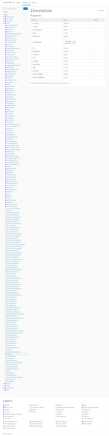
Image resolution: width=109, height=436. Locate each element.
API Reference (26, 2)
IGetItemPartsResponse (13, 282)
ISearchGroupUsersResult (14, 236)
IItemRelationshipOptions (14, 307)
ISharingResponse (12, 341)
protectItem (10, 113)
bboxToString (10, 107)
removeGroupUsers (12, 57)
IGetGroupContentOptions (14, 223)
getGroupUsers (11, 38)
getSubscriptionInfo (12, 204)
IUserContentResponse (13, 261)
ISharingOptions (11, 339)
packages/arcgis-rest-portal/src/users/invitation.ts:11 (55, 83)
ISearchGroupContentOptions (15, 377)
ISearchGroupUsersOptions (14, 234)
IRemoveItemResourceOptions (15, 318)
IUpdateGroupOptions (13, 250)
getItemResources (12, 101)
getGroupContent (12, 36)
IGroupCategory (11, 225)
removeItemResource (12, 126)
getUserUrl (10, 172)
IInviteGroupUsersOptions (14, 240)
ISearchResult (10, 381)
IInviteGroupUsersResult (13, 242)
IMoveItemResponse (12, 316)
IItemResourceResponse (13, 312)
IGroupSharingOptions (13, 337)
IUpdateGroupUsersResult (14, 255)
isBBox (9, 109)
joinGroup (10, 44)
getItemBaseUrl (11, 86)
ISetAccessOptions (12, 335)
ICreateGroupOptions (13, 221)
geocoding (9, 21)
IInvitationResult (11, 356)
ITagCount (9, 350)
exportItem (10, 82)
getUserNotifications (12, 183)
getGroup (9, 31)
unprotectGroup (11, 52)
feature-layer (9, 19)
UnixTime (9, 210)
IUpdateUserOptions (12, 367)
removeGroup (11, 54)
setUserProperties (11, 189)
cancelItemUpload (12, 141)
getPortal (9, 196)
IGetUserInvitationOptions (14, 352)
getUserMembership (12, 156)
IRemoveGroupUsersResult (14, 248)
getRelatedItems (11, 105)
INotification (10, 358)
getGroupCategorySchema (14, 33)
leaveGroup (10, 46)
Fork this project (7, 433)
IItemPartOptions (11, 305)
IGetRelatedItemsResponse (14, 288)
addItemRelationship (12, 69)
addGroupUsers (11, 27)
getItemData (10, 88)
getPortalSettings (11, 200)
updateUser (10, 191)
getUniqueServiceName (13, 147)
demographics (10, 17)
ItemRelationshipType (12, 215)
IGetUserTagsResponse (13, 347)
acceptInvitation (11, 175)
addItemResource (11, 71)
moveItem (9, 130)
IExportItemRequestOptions (14, 269)
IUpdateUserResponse (13, 369)
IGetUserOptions (11, 343)
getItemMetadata (11, 95)
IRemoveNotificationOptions (14, 362)
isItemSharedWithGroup (13, 158)
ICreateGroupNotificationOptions (16, 244)
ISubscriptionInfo (11, 375)
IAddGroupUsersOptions (14, 217)
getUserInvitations (12, 181)
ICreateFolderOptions (13, 263)
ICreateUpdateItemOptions (14, 295)
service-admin (10, 388)
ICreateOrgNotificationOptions (15, 330)
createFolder (10, 76)
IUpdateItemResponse (13, 320)
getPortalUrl (10, 202)
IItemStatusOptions (12, 291)
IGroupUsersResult (12, 232)
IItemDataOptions (11, 299)
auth (7, 15)
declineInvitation (11, 177)
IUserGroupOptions (12, 238)
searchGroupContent (12, 59)
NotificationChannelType (13, 208)
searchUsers (10, 187)
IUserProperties (11, 345)
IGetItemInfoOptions (12, 280)
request (8, 383)
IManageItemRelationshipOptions (16, 314)
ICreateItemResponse (12, 267)
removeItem (10, 122)
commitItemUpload (12, 143)
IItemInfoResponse (12, 303)
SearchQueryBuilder (12, 25)
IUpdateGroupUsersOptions (14, 253)
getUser (9, 166)
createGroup (10, 29)
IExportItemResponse (12, 272)
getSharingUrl (10, 154)
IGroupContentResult (12, 229)
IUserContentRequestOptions (15, 259)
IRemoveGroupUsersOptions (15, 246)
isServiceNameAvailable (13, 149)
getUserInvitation (11, 179)
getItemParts (10, 97)
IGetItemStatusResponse (13, 286)
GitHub (34, 2)
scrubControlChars (12, 206)
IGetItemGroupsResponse (14, 278)
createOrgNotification (13, 145)
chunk (8, 194)
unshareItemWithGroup (13, 164)
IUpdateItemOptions (12, 326)
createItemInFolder (12, 80)
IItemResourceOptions (13, 309)
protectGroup (10, 50)
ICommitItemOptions (12, 328)
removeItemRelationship (13, 124)
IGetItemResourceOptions (14, 284)
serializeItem (10, 111)
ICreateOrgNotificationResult (15, 333)
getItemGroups (11, 90)
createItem (10, 78)
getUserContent (11, 73)
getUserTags (10, 170)
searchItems (10, 128)
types (7, 390)
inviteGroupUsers (11, 42)
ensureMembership (12, 160)
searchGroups (10, 61)
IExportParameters (12, 276)
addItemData (10, 67)
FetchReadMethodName (13, 213)
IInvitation (9, 354)
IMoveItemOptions (12, 324)
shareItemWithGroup (12, 162)
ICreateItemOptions (12, 265)
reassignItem (10, 118)
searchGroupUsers (12, 40)
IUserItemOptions (11, 322)
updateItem (10, 132)
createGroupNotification (13, 48)
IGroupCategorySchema (13, 227)
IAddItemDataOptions (13, 257)
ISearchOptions (11, 379)
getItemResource (11, 99)
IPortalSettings (10, 373)
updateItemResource (12, 137)
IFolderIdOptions (11, 297)
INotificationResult (12, 360)
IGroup (66, 74)
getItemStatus (10, 103)
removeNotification (12, 185)
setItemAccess (10, 151)
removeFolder (11, 120)
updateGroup (10, 63)
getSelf (9, 198)
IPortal (8, 371)
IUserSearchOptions (12, 364)
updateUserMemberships (14, 65)
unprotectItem (10, 116)
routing (8, 385)
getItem (9, 84)
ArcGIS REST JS (8, 2)
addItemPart (10, 139)
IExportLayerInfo (11, 274)
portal (7, 23)
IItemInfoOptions (11, 301)
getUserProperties (12, 168)
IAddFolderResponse (12, 293)
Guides (19, 2)
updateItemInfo (11, 135)
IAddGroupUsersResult (13, 219)
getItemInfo (10, 92)
